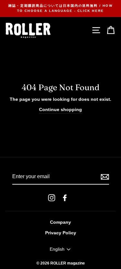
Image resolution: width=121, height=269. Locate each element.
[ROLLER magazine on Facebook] (64, 197)
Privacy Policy (60, 232)
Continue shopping (60, 109)
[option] (60, 8)
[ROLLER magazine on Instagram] (51, 197)
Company (60, 222)
